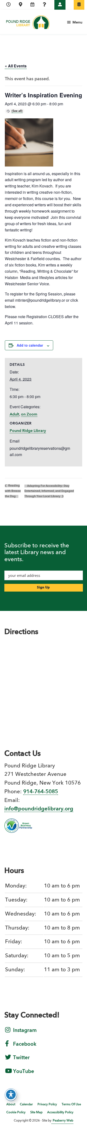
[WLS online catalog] (79, 5)
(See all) (17, 111)
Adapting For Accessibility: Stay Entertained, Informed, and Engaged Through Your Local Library (49, 491)
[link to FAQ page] (44, 5)
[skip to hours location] (8, 5)
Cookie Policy (16, 1112)
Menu (77, 22)
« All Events (16, 66)
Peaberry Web (63, 1120)
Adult (14, 414)
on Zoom (29, 414)
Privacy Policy (47, 1104)
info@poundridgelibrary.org (38, 809)
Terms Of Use (71, 1104)
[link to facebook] (7, 1047)
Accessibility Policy (60, 1112)
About (10, 1104)
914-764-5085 (40, 791)
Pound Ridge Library (28, 431)
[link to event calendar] (32, 5)
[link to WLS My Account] (60, 5)
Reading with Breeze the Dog (13, 491)
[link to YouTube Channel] (8, 1074)
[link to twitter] (8, 1060)
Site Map (36, 1112)
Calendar (26, 1104)
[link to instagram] (7, 1033)
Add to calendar (30, 345)
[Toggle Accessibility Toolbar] (11, 1094)
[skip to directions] (20, 5)
